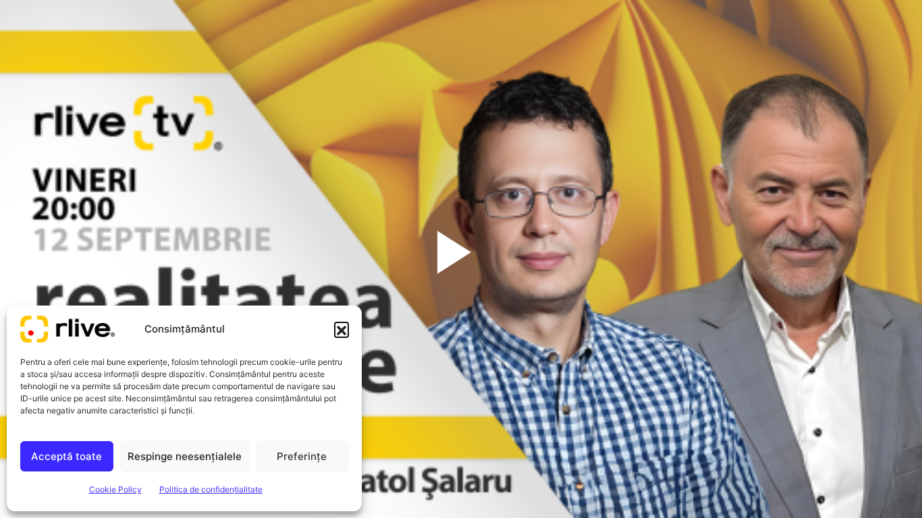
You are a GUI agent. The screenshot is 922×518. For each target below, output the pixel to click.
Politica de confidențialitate (211, 489)
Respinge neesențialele (185, 456)
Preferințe (302, 456)
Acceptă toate (66, 456)
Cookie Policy (115, 489)
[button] (341, 329)
